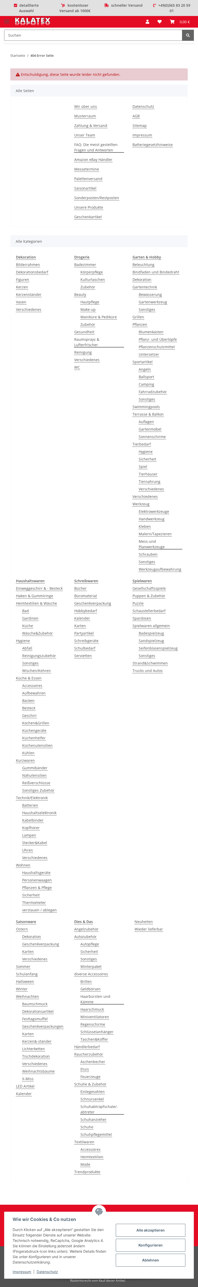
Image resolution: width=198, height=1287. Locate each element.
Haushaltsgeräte (36, 872)
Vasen (21, 302)
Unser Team (84, 135)
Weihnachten (27, 996)
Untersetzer (149, 354)
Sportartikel (143, 361)
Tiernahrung (149, 481)
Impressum (22, 1271)
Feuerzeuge (90, 1076)
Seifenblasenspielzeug (158, 648)
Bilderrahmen (28, 264)
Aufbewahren (34, 693)
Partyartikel (84, 633)
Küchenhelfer (34, 737)
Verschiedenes (28, 309)
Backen (28, 700)
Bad (25, 610)
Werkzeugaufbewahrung (160, 569)
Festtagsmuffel (35, 1018)
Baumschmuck (34, 1003)
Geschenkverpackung (92, 603)
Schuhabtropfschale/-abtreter (99, 1109)
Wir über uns (85, 106)
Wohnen (23, 865)
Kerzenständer (29, 294)
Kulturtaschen (92, 279)
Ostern (22, 929)
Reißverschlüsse (36, 782)
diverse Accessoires (91, 974)
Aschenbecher (92, 1061)
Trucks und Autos (148, 670)
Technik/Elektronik (32, 797)
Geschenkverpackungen (42, 1026)
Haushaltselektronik (39, 812)
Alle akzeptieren (150, 1230)
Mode (85, 1164)
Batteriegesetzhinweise (153, 144)
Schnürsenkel (92, 1099)
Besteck (28, 708)
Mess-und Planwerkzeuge (152, 544)
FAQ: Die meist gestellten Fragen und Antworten (96, 147)
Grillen (138, 316)
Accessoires (32, 685)
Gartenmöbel (150, 429)
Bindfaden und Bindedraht (156, 272)
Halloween (25, 981)
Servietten (83, 655)
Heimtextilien (91, 1156)
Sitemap (140, 125)
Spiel (143, 466)
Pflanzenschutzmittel (157, 346)
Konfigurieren (150, 1245)
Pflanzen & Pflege (37, 887)
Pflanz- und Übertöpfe (158, 339)
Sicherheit (147, 459)
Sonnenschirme (152, 436)
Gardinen (30, 618)
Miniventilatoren (94, 1016)
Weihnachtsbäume (38, 1071)
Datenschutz (47, 1271)
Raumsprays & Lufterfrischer (86, 342)
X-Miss (28, 1078)
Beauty (80, 294)
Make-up (88, 309)
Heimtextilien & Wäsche (36, 603)
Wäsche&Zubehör (37, 633)
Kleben (145, 526)
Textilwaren (84, 1141)
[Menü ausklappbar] (6, 19)
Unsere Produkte (88, 207)
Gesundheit (84, 331)
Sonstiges (147, 309)
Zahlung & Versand (90, 125)
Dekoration (142, 279)
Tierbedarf (142, 444)
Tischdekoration (36, 1056)
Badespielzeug (151, 633)
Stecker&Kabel (34, 842)
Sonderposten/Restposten (96, 197)
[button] (147, 22)
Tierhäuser (148, 474)
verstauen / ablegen (39, 910)
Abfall (27, 648)
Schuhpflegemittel (96, 1134)
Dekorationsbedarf (32, 272)
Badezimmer (85, 264)
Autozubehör (85, 936)
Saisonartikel (85, 188)
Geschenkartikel (88, 216)
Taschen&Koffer (94, 1039)
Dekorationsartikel (38, 1011)
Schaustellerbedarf (149, 610)
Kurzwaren (25, 760)
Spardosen (142, 618)
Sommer (23, 966)
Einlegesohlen (92, 1091)
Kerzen (22, 287)
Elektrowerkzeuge (154, 511)
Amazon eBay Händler (93, 159)
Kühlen (28, 752)
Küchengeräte (34, 730)
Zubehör (87, 287)
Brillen (86, 981)
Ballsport (146, 376)
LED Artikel (25, 1086)
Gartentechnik (145, 287)
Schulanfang (27, 974)
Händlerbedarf (87, 1046)
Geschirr (29, 715)
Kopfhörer (31, 827)
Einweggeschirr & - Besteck (39, 588)
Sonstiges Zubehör (38, 790)
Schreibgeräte (86, 640)
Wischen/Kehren (36, 670)
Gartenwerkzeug (153, 302)
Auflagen (146, 421)
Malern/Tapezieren (155, 533)
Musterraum (85, 116)
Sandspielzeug (151, 640)
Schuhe (86, 1126)
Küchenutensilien (37, 745)
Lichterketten (33, 1048)
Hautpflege (89, 302)
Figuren (22, 279)
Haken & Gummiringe (34, 595)
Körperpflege (91, 272)
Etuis (84, 1069)
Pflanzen (140, 324)
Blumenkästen (151, 331)
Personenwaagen (37, 880)
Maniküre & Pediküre (98, 316)
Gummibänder (34, 767)
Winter (22, 988)
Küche (27, 625)
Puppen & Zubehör (149, 595)
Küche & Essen (29, 678)
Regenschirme (92, 1024)
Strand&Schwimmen (150, 663)
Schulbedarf (84, 648)
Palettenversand (88, 178)
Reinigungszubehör (39, 655)
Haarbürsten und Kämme (95, 999)
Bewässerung (150, 294)
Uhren (27, 850)
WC (77, 367)
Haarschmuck (92, 1009)
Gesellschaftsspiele (149, 588)
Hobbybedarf (85, 610)
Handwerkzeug (151, 518)
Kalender (82, 618)
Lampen (29, 835)
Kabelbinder (33, 820)
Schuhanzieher (93, 1119)
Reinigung (83, 352)
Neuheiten (144, 921)
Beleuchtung (143, 264)
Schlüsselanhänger (96, 1031)
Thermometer (34, 902)
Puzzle (138, 603)
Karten (80, 625)
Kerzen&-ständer (37, 1041)
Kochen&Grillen (35, 723)
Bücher (80, 588)
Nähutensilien (34, 775)
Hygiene (146, 451)
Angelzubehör (86, 929)
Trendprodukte (87, 1171)
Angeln (145, 369)
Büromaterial (85, 595)
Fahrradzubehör (153, 391)
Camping (146, 384)
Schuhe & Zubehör (90, 1084)
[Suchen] (188, 35)
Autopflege (89, 944)
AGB (136, 116)
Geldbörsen (90, 988)
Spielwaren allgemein (151, 625)
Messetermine (86, 169)
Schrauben (148, 554)
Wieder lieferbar (149, 929)
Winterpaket (91, 966)
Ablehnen (150, 1260)
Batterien (30, 805)
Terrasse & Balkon (148, 414)
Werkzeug (141, 503)
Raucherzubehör (88, 1054)
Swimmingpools (146, 406)
